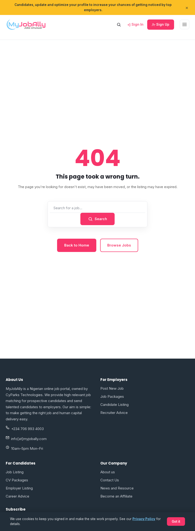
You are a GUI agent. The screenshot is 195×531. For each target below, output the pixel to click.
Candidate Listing (114, 404)
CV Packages (17, 480)
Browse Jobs (119, 245)
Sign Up (162, 24)
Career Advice (17, 496)
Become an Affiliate (116, 496)
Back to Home (76, 245)
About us (107, 472)
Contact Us (109, 480)
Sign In (137, 24)
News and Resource (117, 488)
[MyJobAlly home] (26, 24)
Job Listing (15, 472)
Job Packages (112, 396)
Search (101, 219)
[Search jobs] (118, 24)
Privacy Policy (143, 519)
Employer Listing (19, 488)
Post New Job (112, 388)
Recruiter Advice (114, 412)
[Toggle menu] (184, 24)
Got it (176, 521)
